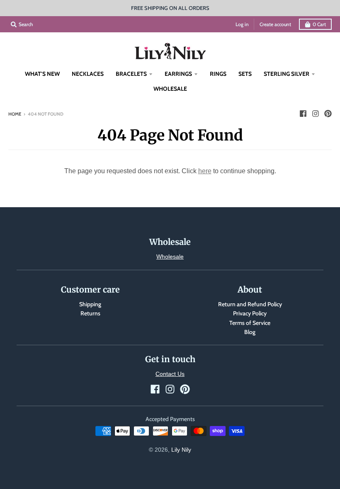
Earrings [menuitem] (178, 73)
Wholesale (170, 256)
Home (14, 114)
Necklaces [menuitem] (88, 73)
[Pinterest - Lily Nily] (328, 113)
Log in (242, 24)
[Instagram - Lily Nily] (315, 113)
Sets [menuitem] (245, 73)
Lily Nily (181, 449)
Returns (90, 313)
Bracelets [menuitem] (131, 73)
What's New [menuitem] (42, 73)
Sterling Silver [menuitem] (286, 73)
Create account (275, 24)
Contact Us (170, 373)
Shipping (90, 304)
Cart (319, 24)
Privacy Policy (250, 313)
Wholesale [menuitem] (170, 88)
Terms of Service (249, 323)
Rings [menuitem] (218, 73)
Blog (249, 332)
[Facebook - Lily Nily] (303, 113)
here (204, 170)
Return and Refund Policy (250, 304)
